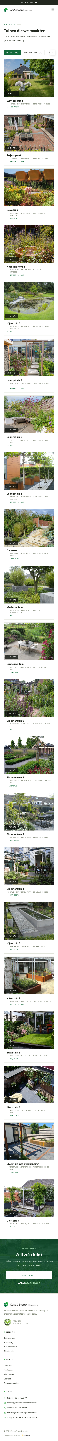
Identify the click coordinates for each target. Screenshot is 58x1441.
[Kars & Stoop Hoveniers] (18, 10)
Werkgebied (9, 1374)
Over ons (8, 1365)
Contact (7, 1379)
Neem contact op (29, 1275)
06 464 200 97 (29, 2)
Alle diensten (9, 1351)
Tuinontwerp (9, 1338)
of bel (29, 1283)
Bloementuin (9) (33, 52)
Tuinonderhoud (10, 1347)
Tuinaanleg (8, 1342)
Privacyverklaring (11, 1383)
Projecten (8, 1370)
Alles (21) (12, 52)
